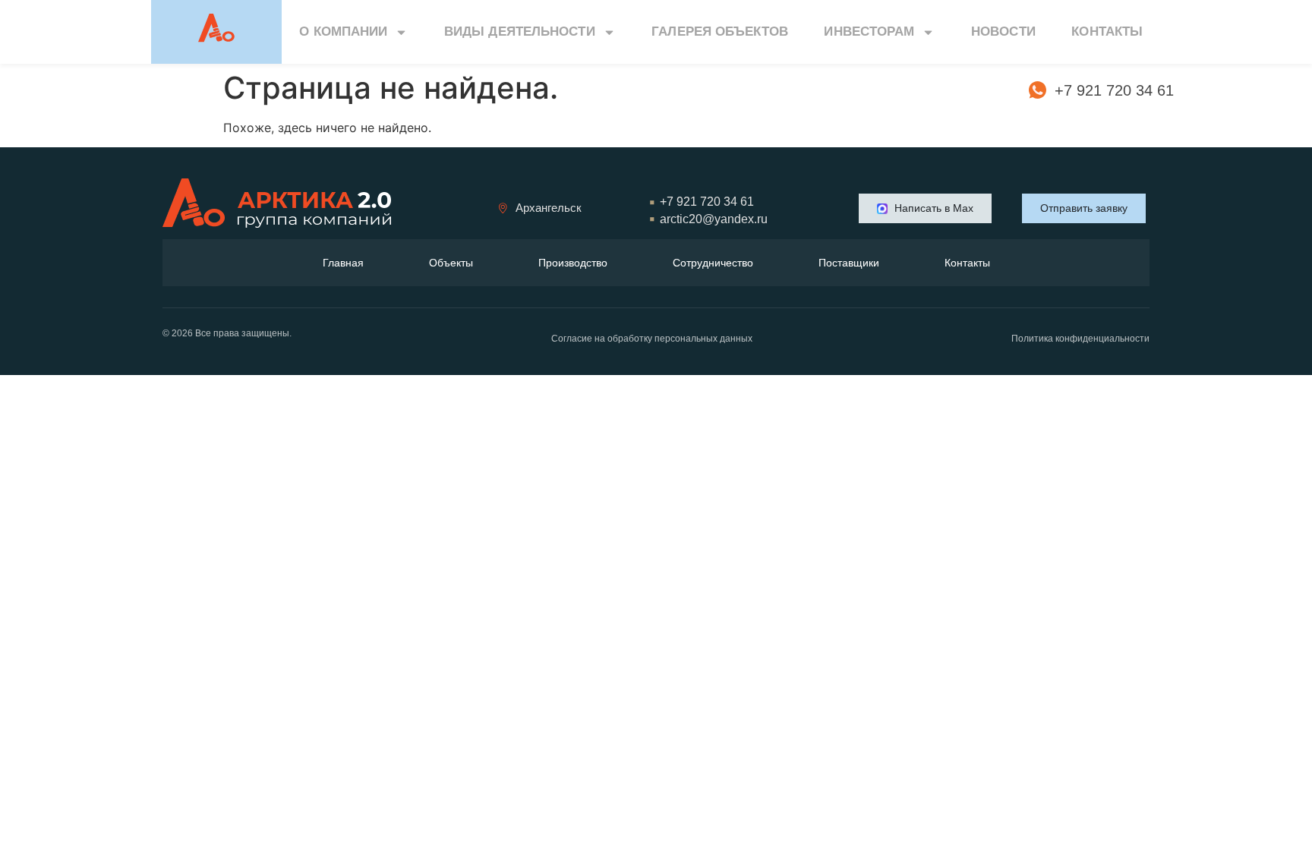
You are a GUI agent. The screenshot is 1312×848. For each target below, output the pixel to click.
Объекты (451, 263)
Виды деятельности (519, 31)
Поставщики (848, 263)
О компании (343, 31)
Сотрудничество (713, 263)
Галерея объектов (719, 31)
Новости (1003, 31)
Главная (343, 263)
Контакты (1107, 31)
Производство (572, 263)
